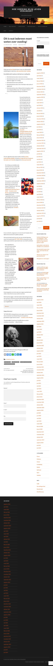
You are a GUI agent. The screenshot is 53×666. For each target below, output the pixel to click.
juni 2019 (39, 221)
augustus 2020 (40, 183)
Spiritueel (39, 469)
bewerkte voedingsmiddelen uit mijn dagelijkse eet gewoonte (26, 131)
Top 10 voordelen (42, 26)
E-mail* (38, 40)
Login (38, 483)
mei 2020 (39, 191)
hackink (38, 267)
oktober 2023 (40, 108)
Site (4, 416)
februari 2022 (40, 135)
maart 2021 (39, 164)
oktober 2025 (40, 91)
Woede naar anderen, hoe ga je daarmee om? (42, 255)
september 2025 (40, 94)
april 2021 (39, 162)
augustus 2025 (40, 97)
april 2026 (39, 75)
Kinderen (39, 459)
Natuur (38, 461)
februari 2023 (40, 113)
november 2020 (40, 175)
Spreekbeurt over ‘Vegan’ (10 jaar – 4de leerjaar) (43, 279)
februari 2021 (40, 167)
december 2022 (40, 118)
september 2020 (40, 180)
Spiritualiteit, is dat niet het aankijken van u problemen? (43, 246)
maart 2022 (39, 132)
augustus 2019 (40, 215)
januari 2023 (39, 116)
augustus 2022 (40, 124)
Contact (11, 30)
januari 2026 (39, 83)
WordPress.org (40, 491)
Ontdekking (8, 359)
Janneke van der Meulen (27, 317)
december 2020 (40, 172)
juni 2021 (39, 156)
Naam (5, 403)
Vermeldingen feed (41, 486)
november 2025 (40, 89)
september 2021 (40, 148)
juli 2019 (39, 218)
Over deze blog (31, 26)
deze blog (12, 69)
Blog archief (12, 26)
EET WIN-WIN (18, 239)
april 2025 (39, 100)
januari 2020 (39, 202)
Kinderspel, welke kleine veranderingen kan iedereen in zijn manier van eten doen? (26, 370)
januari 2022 (39, 137)
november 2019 (40, 207)
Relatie (38, 467)
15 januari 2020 (8, 44)
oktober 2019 (40, 210)
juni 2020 (39, 189)
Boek (5, 30)
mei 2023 (39, 110)
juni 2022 (39, 126)
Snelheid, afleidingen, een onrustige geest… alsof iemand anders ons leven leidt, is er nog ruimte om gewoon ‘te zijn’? (42, 239)
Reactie (6, 388)
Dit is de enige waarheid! (9, 369)
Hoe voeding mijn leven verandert (26, 10)
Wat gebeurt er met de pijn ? (43, 258)
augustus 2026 (40, 73)
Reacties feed (40, 489)
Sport (38, 472)
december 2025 (40, 86)
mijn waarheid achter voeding (23, 71)
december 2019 (40, 205)
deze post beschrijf (26, 160)
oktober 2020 (40, 178)
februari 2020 (40, 199)
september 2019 (40, 213)
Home (5, 26)
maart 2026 (39, 78)
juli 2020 (39, 186)
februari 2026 (40, 81)
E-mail (5, 409)
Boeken (7, 306)
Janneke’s (16, 207)
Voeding (12, 359)
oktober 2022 (40, 121)
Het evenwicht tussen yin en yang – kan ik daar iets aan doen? (43, 251)
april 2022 (39, 129)
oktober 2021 (40, 145)
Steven (15, 44)
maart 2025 (39, 102)
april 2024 (39, 105)
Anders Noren (40, 661)
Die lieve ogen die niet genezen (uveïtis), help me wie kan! (42, 268)
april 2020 (39, 194)
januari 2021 (39, 170)
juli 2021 (39, 153)
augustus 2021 (40, 151)
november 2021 (40, 143)
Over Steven (21, 26)
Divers (38, 456)
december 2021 (40, 140)
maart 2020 (39, 197)
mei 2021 (39, 159)
